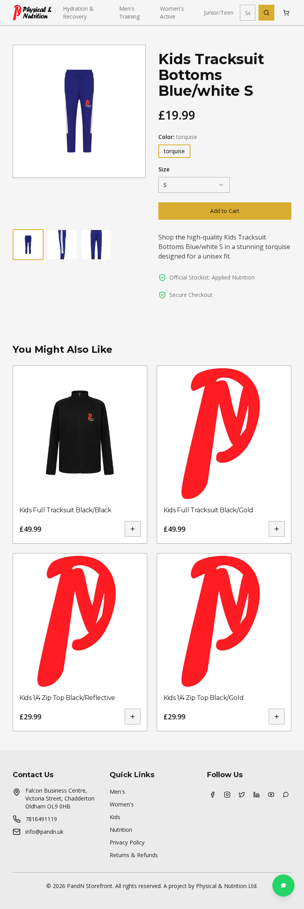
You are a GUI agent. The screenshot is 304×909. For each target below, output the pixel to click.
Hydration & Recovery (78, 12)
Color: (177, 137)
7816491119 (41, 819)
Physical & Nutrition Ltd (226, 886)
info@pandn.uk (44, 831)
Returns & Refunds (134, 855)
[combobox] (194, 185)
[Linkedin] (256, 795)
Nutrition (121, 829)
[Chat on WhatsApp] (283, 887)
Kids (115, 817)
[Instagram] (227, 795)
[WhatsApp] (285, 795)
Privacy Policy (127, 842)
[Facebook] (212, 795)
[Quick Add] (133, 529)
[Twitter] (241, 795)
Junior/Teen (219, 12)
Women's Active (172, 12)
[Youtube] (271, 795)
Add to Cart (224, 211)
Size (163, 169)
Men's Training (129, 12)
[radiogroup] (224, 151)
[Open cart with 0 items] (286, 13)
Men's (117, 791)
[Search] (266, 13)
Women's (122, 804)
